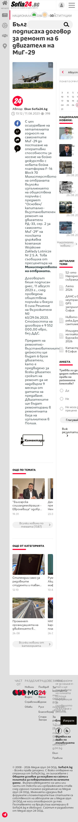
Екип (55, 753)
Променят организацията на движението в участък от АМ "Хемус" (25, 625)
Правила (57, 758)
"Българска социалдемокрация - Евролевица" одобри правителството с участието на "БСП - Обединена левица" (27, 505)
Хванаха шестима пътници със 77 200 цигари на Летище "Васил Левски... (70, 204)
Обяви (28, 706)
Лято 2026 (70, 288)
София (42, 692)
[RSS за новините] (67, 731)
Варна (42, 696)
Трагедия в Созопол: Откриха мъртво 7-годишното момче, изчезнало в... (70, 224)
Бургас (42, 701)
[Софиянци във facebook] (59, 731)
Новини (29, 687)
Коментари (33, 440)
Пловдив (43, 687)
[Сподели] (17, 140)
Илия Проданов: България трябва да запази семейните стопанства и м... (70, 130)
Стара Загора (42, 718)
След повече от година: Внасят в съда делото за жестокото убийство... (70, 184)
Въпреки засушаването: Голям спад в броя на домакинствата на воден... (70, 165)
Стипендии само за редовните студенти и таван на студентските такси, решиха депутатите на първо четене (26, 581)
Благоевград (45, 711)
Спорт (29, 692)
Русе (41, 706)
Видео (28, 696)
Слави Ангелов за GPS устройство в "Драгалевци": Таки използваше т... (70, 147)
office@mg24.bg (59, 746)
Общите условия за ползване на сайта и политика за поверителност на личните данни (40, 779)
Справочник (31, 701)
